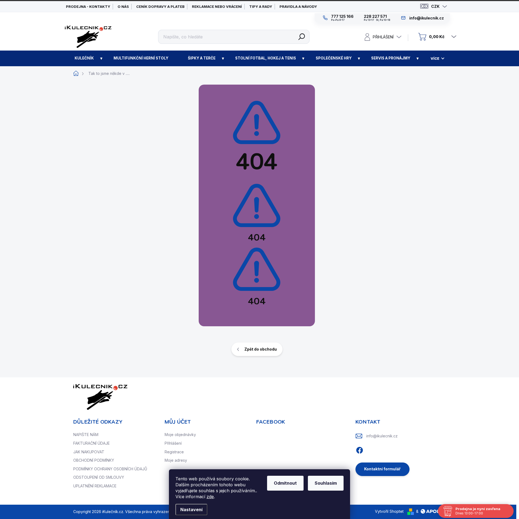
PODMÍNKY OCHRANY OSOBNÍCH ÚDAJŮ (110, 469)
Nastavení (191, 509)
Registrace (174, 452)
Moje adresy (176, 460)
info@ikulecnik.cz (382, 436)
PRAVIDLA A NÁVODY (298, 6)
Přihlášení (173, 443)
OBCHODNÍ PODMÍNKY (93, 460)
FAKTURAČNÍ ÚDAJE (91, 443)
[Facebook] (359, 449)
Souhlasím (326, 483)
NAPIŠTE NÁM (85, 434)
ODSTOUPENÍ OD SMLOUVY (98, 477)
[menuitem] (84, 58)
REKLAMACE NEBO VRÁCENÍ (217, 6)
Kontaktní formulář (382, 469)
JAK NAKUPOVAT (88, 452)
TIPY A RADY (260, 6)
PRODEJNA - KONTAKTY (88, 6)
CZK (435, 6)
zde (210, 496)
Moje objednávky (180, 434)
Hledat (301, 37)
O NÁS (123, 6)
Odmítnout (285, 483)
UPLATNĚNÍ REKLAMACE (95, 486)
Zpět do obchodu (260, 349)
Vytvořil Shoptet (389, 511)
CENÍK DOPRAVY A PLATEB (160, 6)
